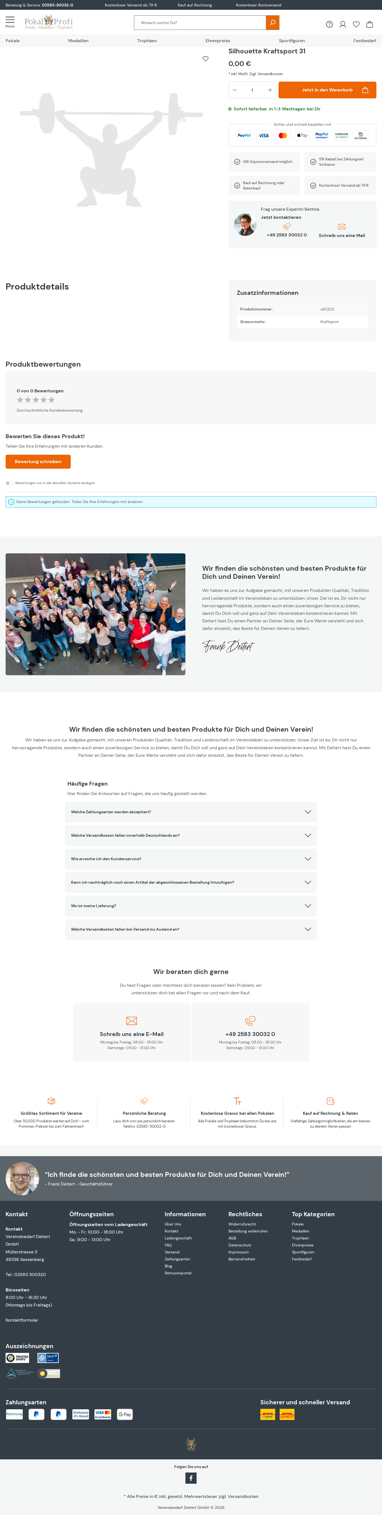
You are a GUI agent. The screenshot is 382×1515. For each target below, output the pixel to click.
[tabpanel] (302, 310)
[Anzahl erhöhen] (270, 90)
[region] (111, 153)
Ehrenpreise (302, 1245)
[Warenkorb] (369, 24)
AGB (232, 1238)
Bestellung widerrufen (248, 1231)
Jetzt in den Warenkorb (327, 90)
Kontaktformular (22, 1320)
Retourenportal (178, 1272)
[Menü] (12, 22)
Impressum (238, 1252)
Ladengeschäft (178, 1238)
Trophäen (300, 1238)
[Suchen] (272, 22)
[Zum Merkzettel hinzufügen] (205, 59)
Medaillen (300, 1231)
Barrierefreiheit (241, 1259)
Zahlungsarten (177, 1259)
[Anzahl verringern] (234, 90)
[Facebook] (191, 1477)
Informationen (185, 1214)
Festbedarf (302, 1259)
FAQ (168, 1245)
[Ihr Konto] (343, 24)
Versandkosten (243, 1496)
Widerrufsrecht (242, 1224)
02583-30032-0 (57, 5)
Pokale (298, 1224)
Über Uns (173, 1224)
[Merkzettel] (356, 24)
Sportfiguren (303, 1252)
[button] (191, 812)
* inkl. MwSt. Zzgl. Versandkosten (255, 74)
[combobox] (200, 22)
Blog (168, 1266)
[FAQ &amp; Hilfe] (329, 24)
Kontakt (171, 1231)
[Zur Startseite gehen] (54, 22)
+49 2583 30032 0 (287, 235)
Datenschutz (239, 1245)
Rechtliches (245, 1214)
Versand (172, 1252)
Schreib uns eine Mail (342, 235)
